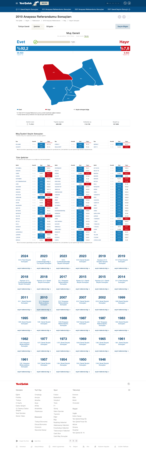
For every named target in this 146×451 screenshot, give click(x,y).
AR (113, 3)
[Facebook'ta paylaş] (124, 17)
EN (110, 3)
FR (115, 3)
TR (107, 3)
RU (118, 3)
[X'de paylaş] (120, 17)
